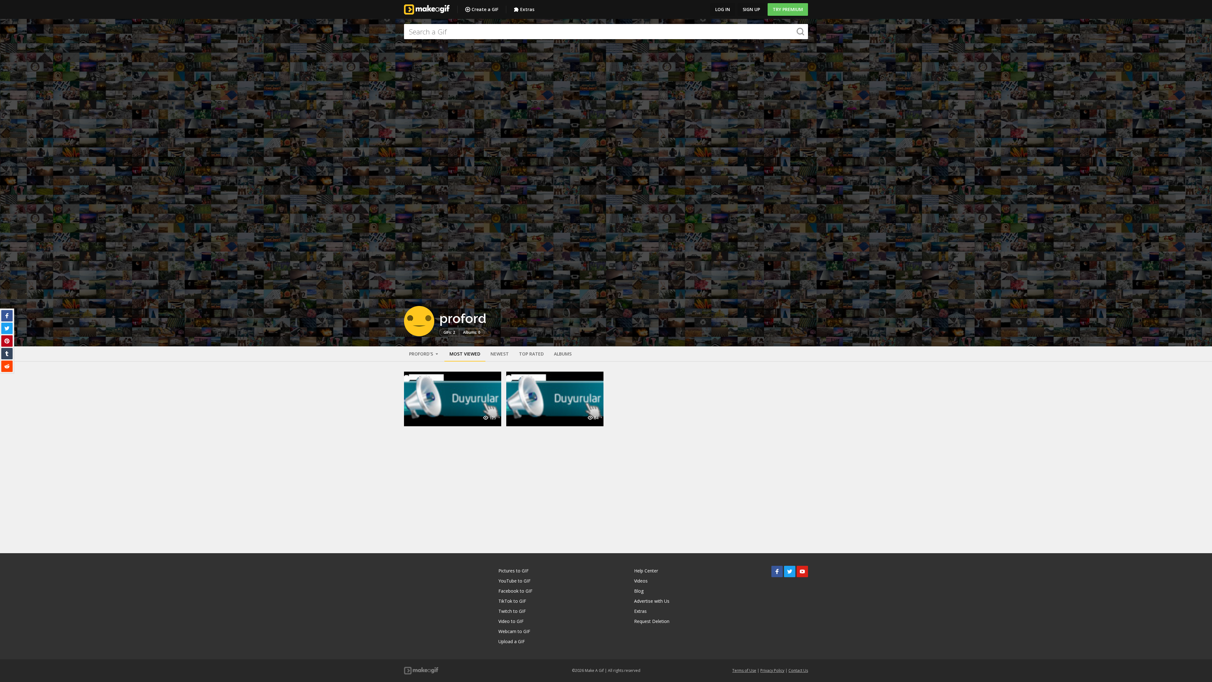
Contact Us (798, 670)
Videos (641, 581)
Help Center (646, 571)
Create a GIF (485, 9)
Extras (527, 9)
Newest (499, 354)
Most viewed (464, 354)
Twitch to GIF (512, 611)
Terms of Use (744, 670)
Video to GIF (511, 621)
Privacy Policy (772, 670)
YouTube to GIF (514, 581)
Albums (563, 354)
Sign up (751, 9)
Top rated (531, 354)
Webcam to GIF (514, 631)
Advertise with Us (651, 601)
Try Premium (788, 9)
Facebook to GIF (515, 591)
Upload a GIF (511, 641)
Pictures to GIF (513, 571)
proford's (421, 354)
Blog (639, 591)
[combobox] (606, 31)
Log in (722, 9)
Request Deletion (651, 621)
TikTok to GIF (512, 601)
